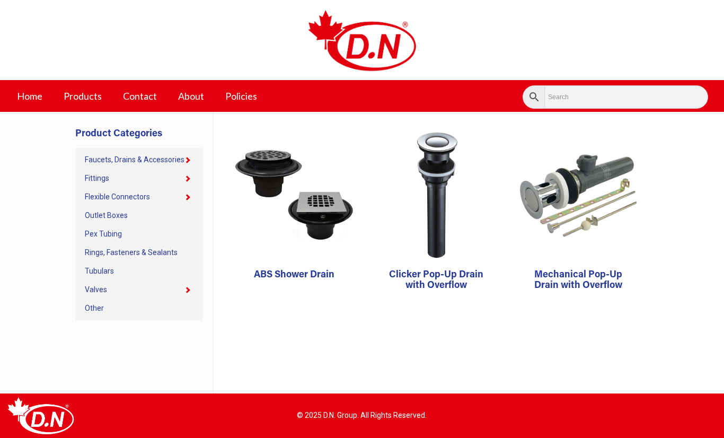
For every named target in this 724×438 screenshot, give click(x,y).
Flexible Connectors (117, 196)
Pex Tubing (103, 234)
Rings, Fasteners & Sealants (131, 252)
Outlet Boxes (106, 215)
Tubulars (99, 271)
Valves (96, 289)
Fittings (97, 178)
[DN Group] (362, 40)
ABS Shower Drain (294, 275)
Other (94, 308)
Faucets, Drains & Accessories (134, 159)
